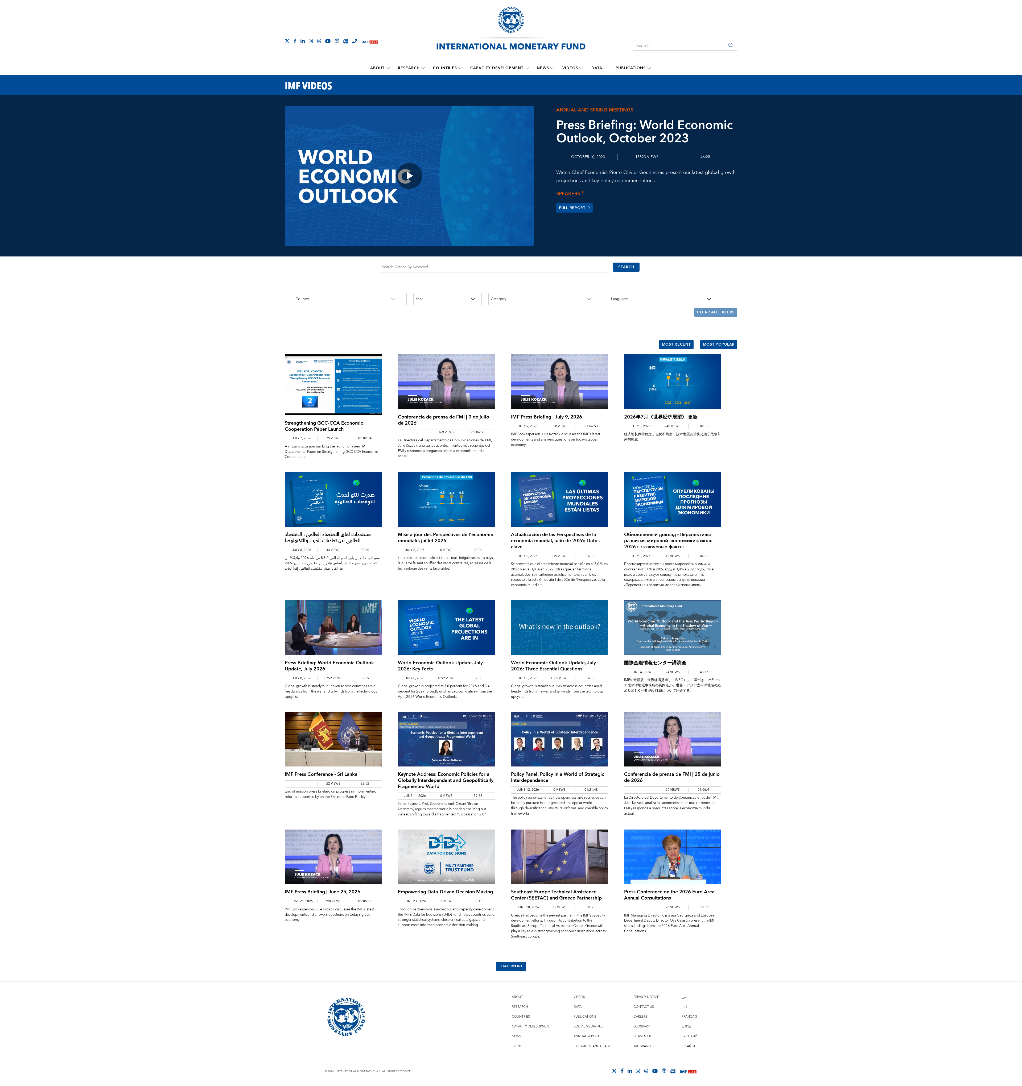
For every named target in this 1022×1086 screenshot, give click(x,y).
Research (409, 68)
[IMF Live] (370, 41)
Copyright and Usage (592, 1046)
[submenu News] (552, 68)
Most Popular (719, 344)
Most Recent (676, 344)
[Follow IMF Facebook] (295, 41)
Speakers (570, 194)
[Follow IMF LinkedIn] (302, 41)
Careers (640, 1016)
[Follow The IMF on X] (287, 41)
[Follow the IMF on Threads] (319, 41)
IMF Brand (642, 1046)
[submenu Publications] (649, 68)
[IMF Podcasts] (664, 1070)
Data (596, 68)
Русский (689, 1036)
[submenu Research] (423, 68)
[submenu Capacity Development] (527, 68)
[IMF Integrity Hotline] (354, 41)
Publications (631, 68)
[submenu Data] (605, 68)
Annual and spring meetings (594, 110)
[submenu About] (388, 68)
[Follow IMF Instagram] (311, 41)
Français (689, 1016)
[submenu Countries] (460, 68)
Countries (445, 68)
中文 (685, 1007)
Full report (572, 208)
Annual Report (586, 1036)
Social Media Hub (589, 1026)
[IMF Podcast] (337, 41)
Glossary (641, 1026)
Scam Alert (643, 1036)
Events (518, 1046)
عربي (684, 997)
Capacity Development (497, 68)
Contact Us (643, 1007)
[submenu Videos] (581, 68)
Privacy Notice (646, 997)
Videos (570, 68)
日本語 (686, 1026)
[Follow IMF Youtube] (328, 41)
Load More (510, 966)
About (377, 68)
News (543, 68)
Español (689, 1046)
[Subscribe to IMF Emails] (345, 41)
